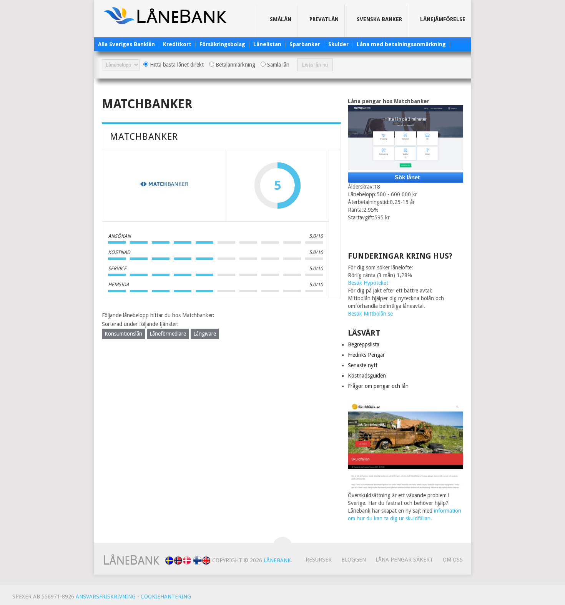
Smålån (280, 19)
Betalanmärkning (234, 65)
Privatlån (324, 19)
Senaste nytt (362, 365)
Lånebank (277, 560)
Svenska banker (379, 19)
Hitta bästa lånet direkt (176, 65)
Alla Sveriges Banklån (126, 44)
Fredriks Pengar (366, 355)
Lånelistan (267, 44)
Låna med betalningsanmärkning (401, 44)
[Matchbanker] (164, 185)
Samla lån (277, 65)
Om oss (453, 560)
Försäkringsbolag (222, 44)
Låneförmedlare (168, 334)
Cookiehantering (166, 596)
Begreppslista (363, 344)
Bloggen (353, 560)
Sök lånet (407, 177)
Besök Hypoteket (368, 283)
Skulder (338, 44)
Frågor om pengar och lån (378, 386)
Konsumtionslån (123, 334)
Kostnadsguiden (367, 376)
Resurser (319, 560)
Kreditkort (177, 44)
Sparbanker (304, 44)
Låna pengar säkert (404, 560)
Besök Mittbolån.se (370, 314)
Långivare (204, 334)
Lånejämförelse (442, 19)
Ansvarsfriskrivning (106, 596)
